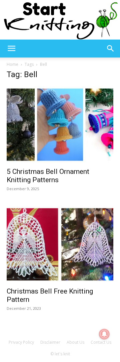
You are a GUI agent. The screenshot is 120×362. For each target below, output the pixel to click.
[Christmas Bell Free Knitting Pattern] (60, 244)
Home (12, 64)
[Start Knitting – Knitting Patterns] (60, 20)
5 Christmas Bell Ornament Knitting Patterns (48, 176)
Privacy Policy (21, 342)
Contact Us (101, 342)
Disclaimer (50, 342)
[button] (11, 49)
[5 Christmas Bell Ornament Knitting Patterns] (60, 124)
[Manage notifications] (104, 334)
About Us (75, 342)
